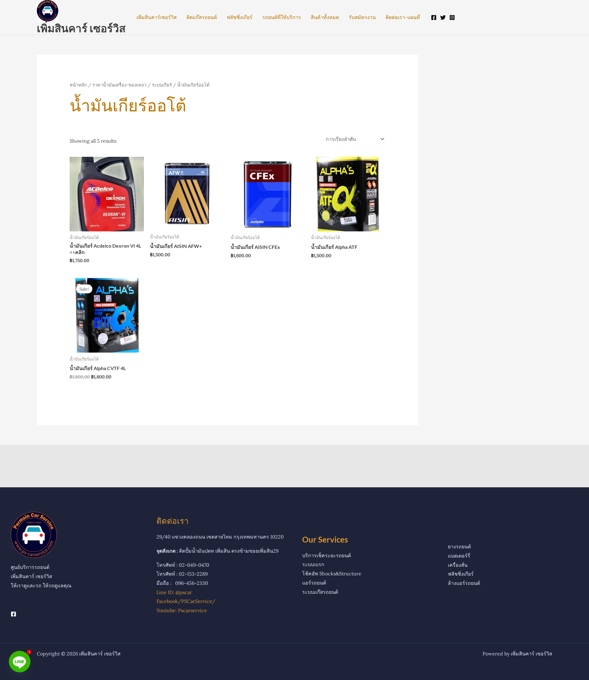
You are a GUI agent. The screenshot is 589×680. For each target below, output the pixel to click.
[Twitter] (443, 17)
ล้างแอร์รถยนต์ (464, 583)
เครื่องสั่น (458, 565)
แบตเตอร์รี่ (459, 556)
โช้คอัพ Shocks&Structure (331, 573)
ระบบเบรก (313, 564)
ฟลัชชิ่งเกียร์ (239, 17)
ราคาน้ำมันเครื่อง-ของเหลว (119, 85)
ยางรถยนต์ (459, 546)
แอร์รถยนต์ (314, 583)
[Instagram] (452, 17)
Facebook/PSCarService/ (185, 601)
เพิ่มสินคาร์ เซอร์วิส (81, 27)
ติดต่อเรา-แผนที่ (403, 17)
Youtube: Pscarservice (181, 610)
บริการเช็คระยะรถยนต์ (326, 555)
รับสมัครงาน (362, 17)
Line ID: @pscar (174, 592)
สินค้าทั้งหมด (325, 17)
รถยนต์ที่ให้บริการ (281, 17)
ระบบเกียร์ (162, 85)
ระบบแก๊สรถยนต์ (320, 592)
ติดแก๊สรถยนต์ (202, 17)
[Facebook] (434, 17)
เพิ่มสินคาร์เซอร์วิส (157, 17)
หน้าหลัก (78, 85)
